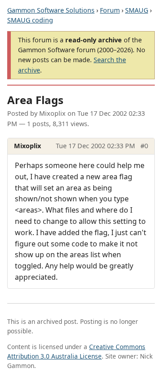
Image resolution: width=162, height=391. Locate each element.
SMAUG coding (30, 20)
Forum (110, 10)
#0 (144, 145)
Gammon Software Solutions (50, 10)
